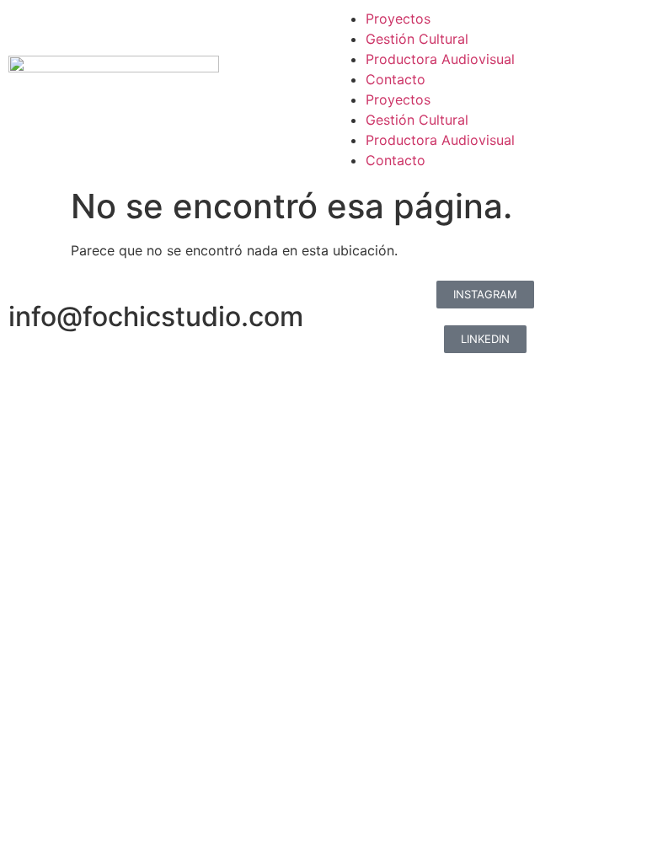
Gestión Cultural (417, 38)
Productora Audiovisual (440, 59)
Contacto (395, 79)
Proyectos (398, 18)
